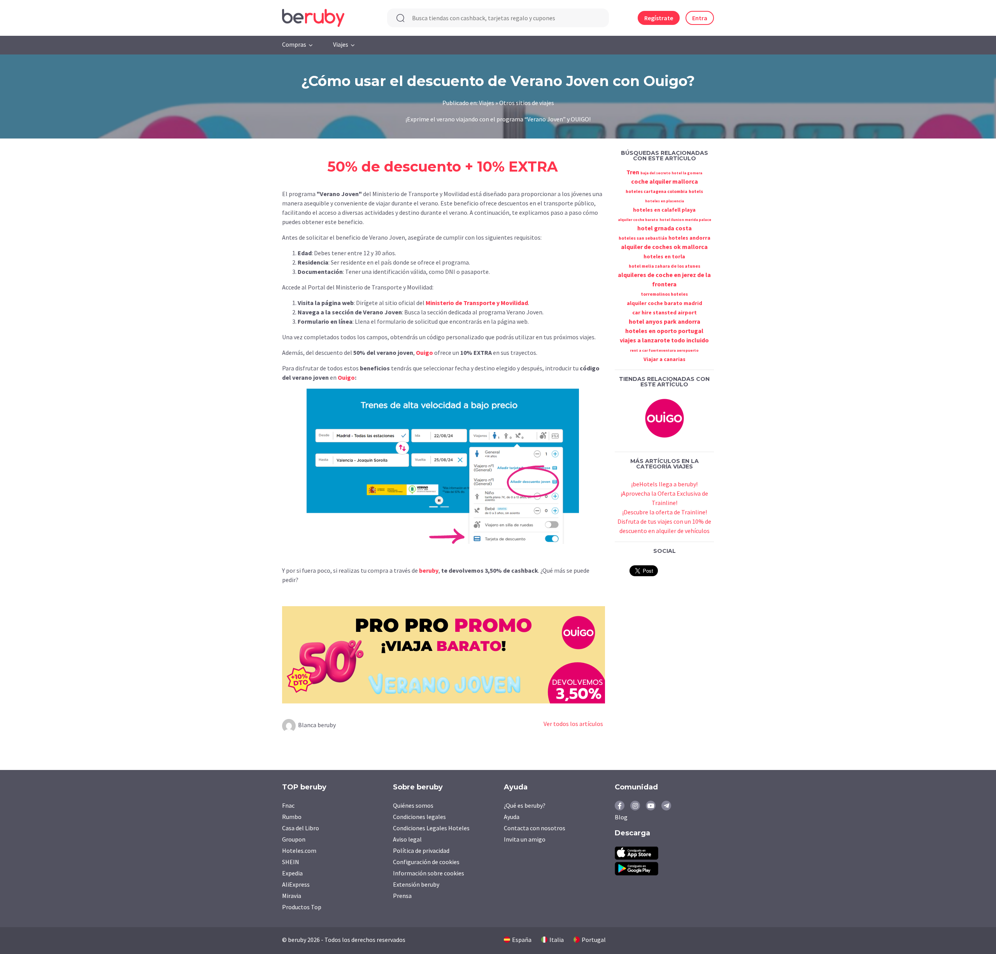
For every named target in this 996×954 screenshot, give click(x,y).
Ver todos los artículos (573, 724)
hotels (696, 191)
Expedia (292, 873)
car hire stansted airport (664, 312)
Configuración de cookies (426, 862)
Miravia (291, 896)
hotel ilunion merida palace (685, 219)
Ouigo (424, 352)
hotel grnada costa (664, 228)
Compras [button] (294, 44)
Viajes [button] (340, 44)
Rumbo (292, 817)
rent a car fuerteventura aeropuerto (664, 350)
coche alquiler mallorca (664, 181)
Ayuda (511, 817)
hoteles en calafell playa (664, 209)
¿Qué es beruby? (524, 805)
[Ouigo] (664, 417)
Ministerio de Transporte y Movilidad (477, 303)
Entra (699, 18)
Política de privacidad (421, 850)
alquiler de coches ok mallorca (664, 247)
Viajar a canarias (665, 359)
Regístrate (658, 18)
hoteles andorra (689, 237)
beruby (428, 570)
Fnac (288, 805)
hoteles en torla (664, 256)
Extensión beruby (416, 884)
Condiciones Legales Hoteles (431, 828)
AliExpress (296, 884)
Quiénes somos (413, 805)
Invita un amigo (524, 839)
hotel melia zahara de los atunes (664, 266)
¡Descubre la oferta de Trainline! (664, 512)
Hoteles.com (299, 850)
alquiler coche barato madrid (664, 303)
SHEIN (290, 862)
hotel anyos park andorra (664, 321)
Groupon (293, 839)
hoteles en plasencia (664, 200)
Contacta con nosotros (534, 828)
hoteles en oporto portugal (664, 331)
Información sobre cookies (428, 873)
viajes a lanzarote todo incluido (664, 340)
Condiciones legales (419, 817)
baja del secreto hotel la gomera (671, 172)
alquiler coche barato (638, 219)
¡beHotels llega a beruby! (664, 484)
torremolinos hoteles (664, 294)
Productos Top (301, 907)
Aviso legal (407, 839)
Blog (621, 817)
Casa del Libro (300, 828)
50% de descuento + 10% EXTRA (442, 166)
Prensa (402, 896)
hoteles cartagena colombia (656, 191)
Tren (632, 172)
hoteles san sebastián (643, 238)
